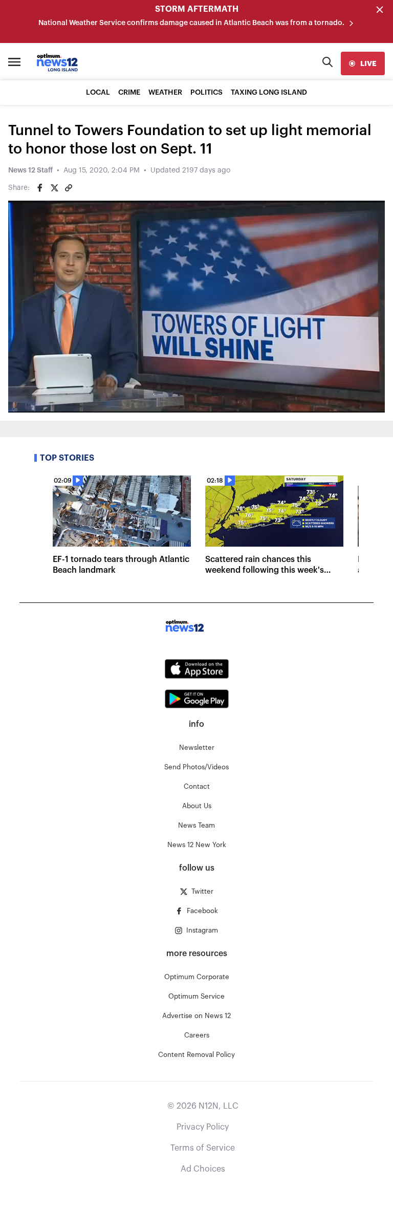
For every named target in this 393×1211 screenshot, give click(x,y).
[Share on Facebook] (40, 188)
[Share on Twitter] (54, 188)
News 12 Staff (30, 170)
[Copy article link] (68, 188)
